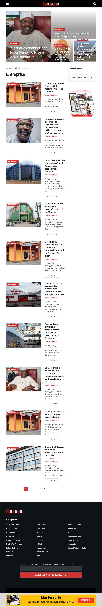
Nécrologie (41, 548)
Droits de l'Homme (14, 544)
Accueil (8, 68)
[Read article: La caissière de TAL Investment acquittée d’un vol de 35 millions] (23, 214)
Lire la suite (53, 111)
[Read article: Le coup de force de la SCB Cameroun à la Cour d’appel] (23, 422)
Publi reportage (74, 536)
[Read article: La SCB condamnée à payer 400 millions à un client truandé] (23, 94)
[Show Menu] (7, 3)
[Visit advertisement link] (82, 103)
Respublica (72, 544)
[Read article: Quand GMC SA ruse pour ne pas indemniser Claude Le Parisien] (23, 458)
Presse (70, 532)
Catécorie (16, 68)
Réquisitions (73, 540)
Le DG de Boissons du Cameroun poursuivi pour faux (72, 35)
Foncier (40, 540)
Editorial (9, 552)
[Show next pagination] (45, 489)
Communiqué (11, 532)
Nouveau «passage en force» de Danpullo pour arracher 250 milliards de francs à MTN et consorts (54, 126)
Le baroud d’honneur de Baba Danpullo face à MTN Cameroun (28, 52)
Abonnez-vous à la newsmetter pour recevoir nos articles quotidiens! (46, 564)
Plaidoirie (72, 528)
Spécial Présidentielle (77, 548)
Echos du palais (12, 548)
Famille (40, 532)
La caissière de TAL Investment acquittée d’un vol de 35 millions (54, 207)
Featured (41, 536)
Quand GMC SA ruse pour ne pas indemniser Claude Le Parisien (55, 451)
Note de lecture (74, 525)
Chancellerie (11, 528)
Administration (12, 525)
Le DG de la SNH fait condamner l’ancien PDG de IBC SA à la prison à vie (62, 54)
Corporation (11, 536)
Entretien (41, 528)
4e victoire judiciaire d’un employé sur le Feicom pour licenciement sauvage (55, 166)
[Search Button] (94, 3)
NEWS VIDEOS (42, 552)
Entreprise (15, 43)
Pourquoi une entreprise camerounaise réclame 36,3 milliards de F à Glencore (52, 331)
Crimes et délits (13, 540)
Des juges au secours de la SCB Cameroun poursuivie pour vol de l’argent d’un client (54, 248)
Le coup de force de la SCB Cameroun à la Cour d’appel (54, 414)
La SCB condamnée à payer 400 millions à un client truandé (54, 87)
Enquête (9, 555)
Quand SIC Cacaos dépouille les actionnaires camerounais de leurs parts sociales (54, 289)
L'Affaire (40, 544)
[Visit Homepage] (51, 4)
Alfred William (17, 62)
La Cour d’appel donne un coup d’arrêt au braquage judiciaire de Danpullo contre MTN (54, 374)
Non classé (41, 555)
